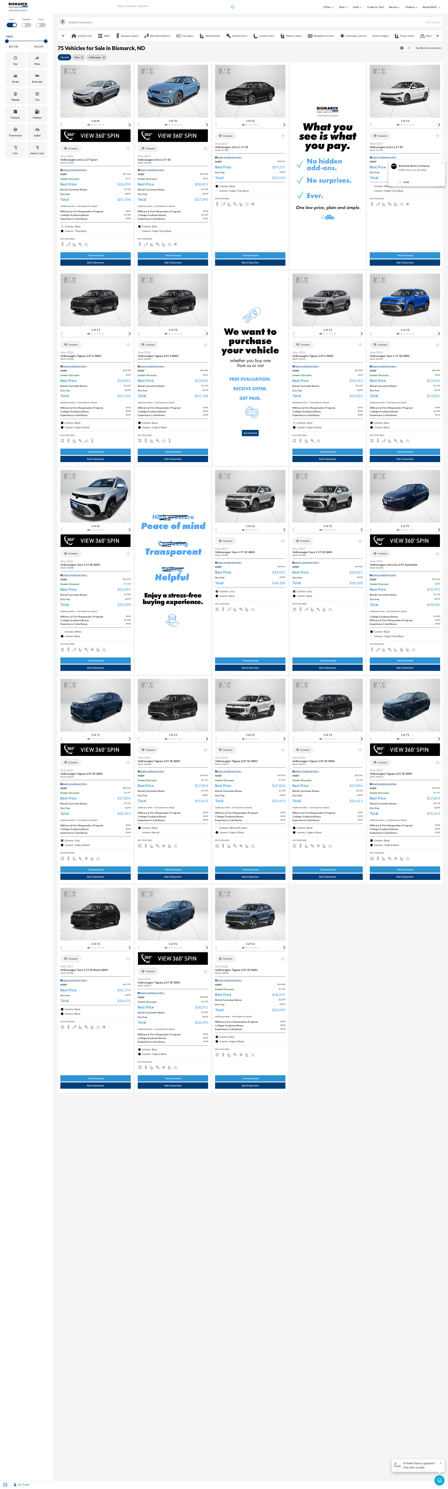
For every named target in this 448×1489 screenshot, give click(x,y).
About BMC (430, 7)
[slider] (7, 41)
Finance (410, 7)
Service (393, 7)
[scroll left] (63, 35)
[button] (15, 60)
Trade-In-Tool (375, 7)
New (342, 7)
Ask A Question (95, 262)
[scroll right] (437, 35)
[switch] (11, 22)
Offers (327, 7)
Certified (26, 19)
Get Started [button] (250, 433)
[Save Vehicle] (128, 149)
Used (356, 7)
